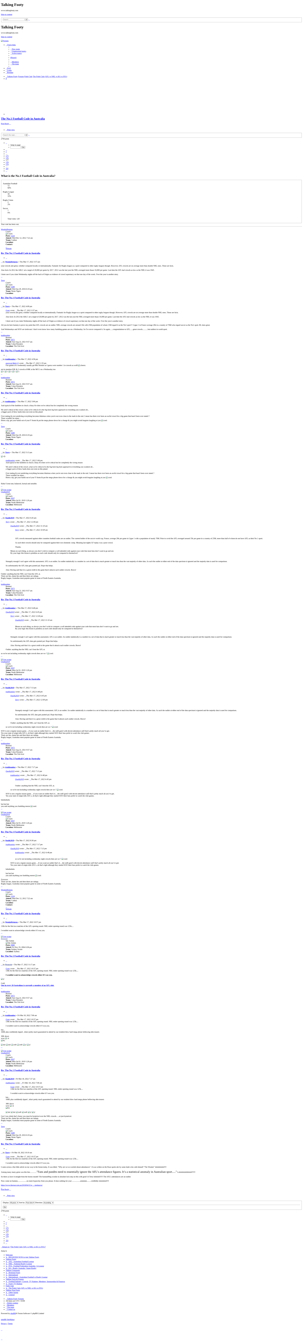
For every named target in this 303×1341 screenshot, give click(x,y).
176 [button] (7, 158)
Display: (6, 1203)
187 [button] (7, 169)
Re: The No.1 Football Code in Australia (20, 253)
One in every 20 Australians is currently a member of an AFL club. (27, 985)
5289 (13, 287)
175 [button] (7, 156)
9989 (13, 945)
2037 (13, 498)
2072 (13, 340)
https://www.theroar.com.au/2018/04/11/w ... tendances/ (21, 1185)
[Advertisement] (154, 98)
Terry (3, 280)
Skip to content (6, 14)
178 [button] (7, 162)
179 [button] (7, 164)
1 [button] (6, 152)
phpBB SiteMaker (8, 1320)
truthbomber (5, 335)
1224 (13, 236)
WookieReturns (7, 229)
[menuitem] (15, 49)
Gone (8, 310)
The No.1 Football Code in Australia (23, 118)
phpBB (13, 1313)
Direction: (39, 1203)
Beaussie (4, 939)
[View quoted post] (16, 310)
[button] (6, 143)
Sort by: (22, 1203)
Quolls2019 (5, 492)
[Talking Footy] (5, 41)
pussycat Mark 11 (12, 363)
